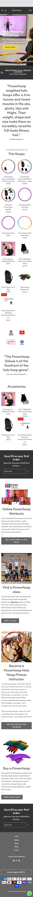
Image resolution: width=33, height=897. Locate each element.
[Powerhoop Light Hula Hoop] (25, 223)
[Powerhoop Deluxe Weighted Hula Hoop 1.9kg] (8, 166)
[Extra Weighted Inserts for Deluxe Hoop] (25, 249)
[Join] (28, 471)
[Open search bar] (6, 10)
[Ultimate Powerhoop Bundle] (8, 195)
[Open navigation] (2, 10)
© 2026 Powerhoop (11, 891)
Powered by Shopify (21, 891)
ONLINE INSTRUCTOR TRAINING (16, 725)
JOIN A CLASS (10, 621)
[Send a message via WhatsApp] (29, 893)
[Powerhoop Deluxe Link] (25, 277)
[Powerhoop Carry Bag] (8, 277)
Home (16, 840)
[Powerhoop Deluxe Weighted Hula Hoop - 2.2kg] (25, 166)
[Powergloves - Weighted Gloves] (8, 249)
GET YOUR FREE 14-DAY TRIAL (17, 541)
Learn (16, 850)
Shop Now (10, 47)
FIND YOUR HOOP (12, 797)
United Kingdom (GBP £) (16, 872)
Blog (16, 847)
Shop (16, 843)
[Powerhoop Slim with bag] (25, 195)
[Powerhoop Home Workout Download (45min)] (8, 300)
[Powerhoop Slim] (8, 223)
